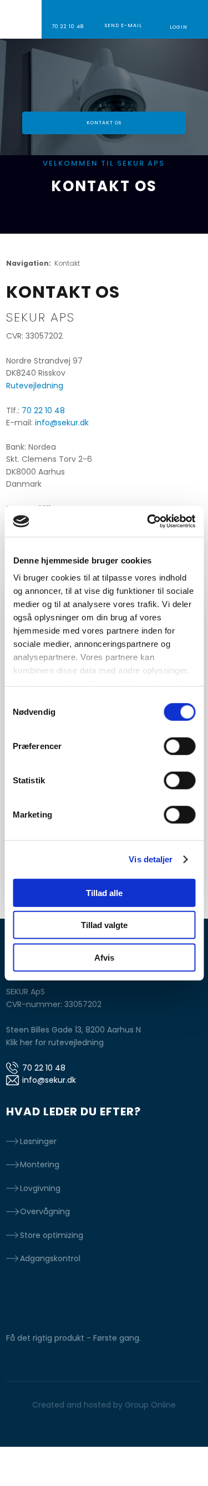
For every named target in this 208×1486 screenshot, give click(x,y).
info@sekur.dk (62, 422)
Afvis (104, 957)
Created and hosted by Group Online (104, 1404)
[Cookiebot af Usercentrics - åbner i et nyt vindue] (148, 521)
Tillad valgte (104, 925)
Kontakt (67, 263)
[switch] (179, 746)
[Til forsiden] (103, 75)
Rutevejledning (34, 385)
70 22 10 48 (43, 410)
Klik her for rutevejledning (55, 1042)
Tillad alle (104, 892)
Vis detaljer (151, 859)
